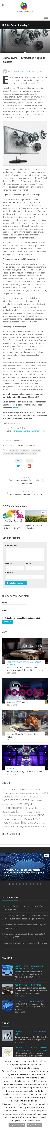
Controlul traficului (24, 966)
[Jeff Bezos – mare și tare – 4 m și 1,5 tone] (25, 757)
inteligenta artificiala (15, 807)
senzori (21, 819)
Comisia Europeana (26, 793)
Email (29, 564)
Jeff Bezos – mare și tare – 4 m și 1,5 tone (24, 771)
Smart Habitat (31, 969)
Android (6, 790)
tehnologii (28, 826)
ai (3, 789)
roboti (40, 815)
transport (42, 826)
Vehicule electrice (33, 985)
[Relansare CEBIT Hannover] (25, 690)
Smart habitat (15, 823)
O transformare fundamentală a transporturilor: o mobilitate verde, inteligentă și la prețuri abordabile (29, 974)
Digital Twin (14, 450)
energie (39, 797)
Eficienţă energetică (23, 1032)
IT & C (5, 25)
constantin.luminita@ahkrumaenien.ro (29, 431)
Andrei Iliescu (24, 72)
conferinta (36, 793)
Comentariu (11, 546)
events (24, 800)
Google (38, 801)
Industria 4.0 (6, 804)
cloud (17, 793)
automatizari (16, 789)
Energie (36, 1032)
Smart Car (21, 662)
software (10, 826)
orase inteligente (19, 816)
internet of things (36, 808)
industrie (14, 804)
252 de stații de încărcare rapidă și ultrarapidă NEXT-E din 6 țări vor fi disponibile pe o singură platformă (29, 1055)
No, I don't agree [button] (34, 1125)
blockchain (27, 790)
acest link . (18, 408)
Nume (8, 564)
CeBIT (13, 793)
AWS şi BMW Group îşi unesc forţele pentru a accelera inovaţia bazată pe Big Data (30, 1006)
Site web (9, 573)
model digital (8, 454)
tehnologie (19, 826)
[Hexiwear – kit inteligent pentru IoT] (14, 516)
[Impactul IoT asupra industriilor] (36, 516)
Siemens (28, 819)
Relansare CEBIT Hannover (18, 702)
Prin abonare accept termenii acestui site (23, 618)
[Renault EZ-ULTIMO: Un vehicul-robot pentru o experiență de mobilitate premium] (25, 651)
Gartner (32, 801)
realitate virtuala (30, 816)
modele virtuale (20, 454)
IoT (18, 811)
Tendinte (35, 826)
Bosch (34, 790)
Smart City (19, 969)
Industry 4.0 (26, 804)
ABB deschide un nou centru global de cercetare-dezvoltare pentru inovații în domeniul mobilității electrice (31, 990)
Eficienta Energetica (30, 797)
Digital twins (25, 450)
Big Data (18, 1001)
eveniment (10, 800)
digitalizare (7, 796)
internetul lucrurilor (8, 812)
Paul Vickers (32, 454)
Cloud (25, 1001)
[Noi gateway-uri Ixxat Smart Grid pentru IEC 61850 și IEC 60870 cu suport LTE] (7, 1035)
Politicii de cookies (29, 1101)
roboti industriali (9, 819)
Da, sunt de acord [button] (17, 1125)
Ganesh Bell (36, 450)
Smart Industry (19, 25)
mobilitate (8, 815)
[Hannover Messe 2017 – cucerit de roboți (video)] (25, 722)
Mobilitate (11, 662)
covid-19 (44, 793)
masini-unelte (35, 812)
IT (22, 812)
